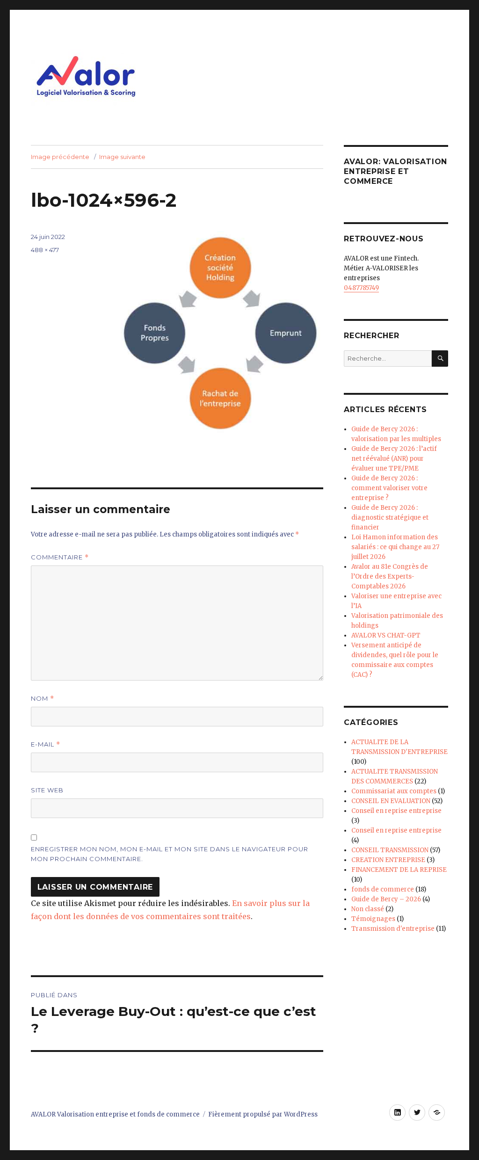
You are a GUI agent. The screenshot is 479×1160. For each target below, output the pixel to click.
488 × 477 (45, 250)
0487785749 (361, 288)
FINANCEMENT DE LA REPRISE (399, 870)
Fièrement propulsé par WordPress (263, 1114)
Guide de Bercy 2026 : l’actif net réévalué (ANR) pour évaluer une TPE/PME (394, 458)
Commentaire (60, 557)
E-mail (45, 744)
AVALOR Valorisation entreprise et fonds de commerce (115, 1114)
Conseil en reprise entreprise (396, 811)
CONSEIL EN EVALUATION (390, 801)
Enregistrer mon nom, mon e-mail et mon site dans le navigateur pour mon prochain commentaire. (169, 854)
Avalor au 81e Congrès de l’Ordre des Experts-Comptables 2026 (389, 576)
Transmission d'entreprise (393, 929)
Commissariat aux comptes (393, 791)
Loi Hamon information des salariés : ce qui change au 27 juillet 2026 (395, 547)
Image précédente (60, 156)
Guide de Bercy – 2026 (386, 899)
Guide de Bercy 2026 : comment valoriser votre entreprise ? (389, 488)
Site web (47, 790)
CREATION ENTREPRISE (388, 860)
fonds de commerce (382, 889)
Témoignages (373, 919)
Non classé (367, 909)
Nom (42, 699)
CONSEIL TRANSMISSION (389, 850)
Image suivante (122, 156)
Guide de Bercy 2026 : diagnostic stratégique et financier (389, 517)
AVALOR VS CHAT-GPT (386, 635)
